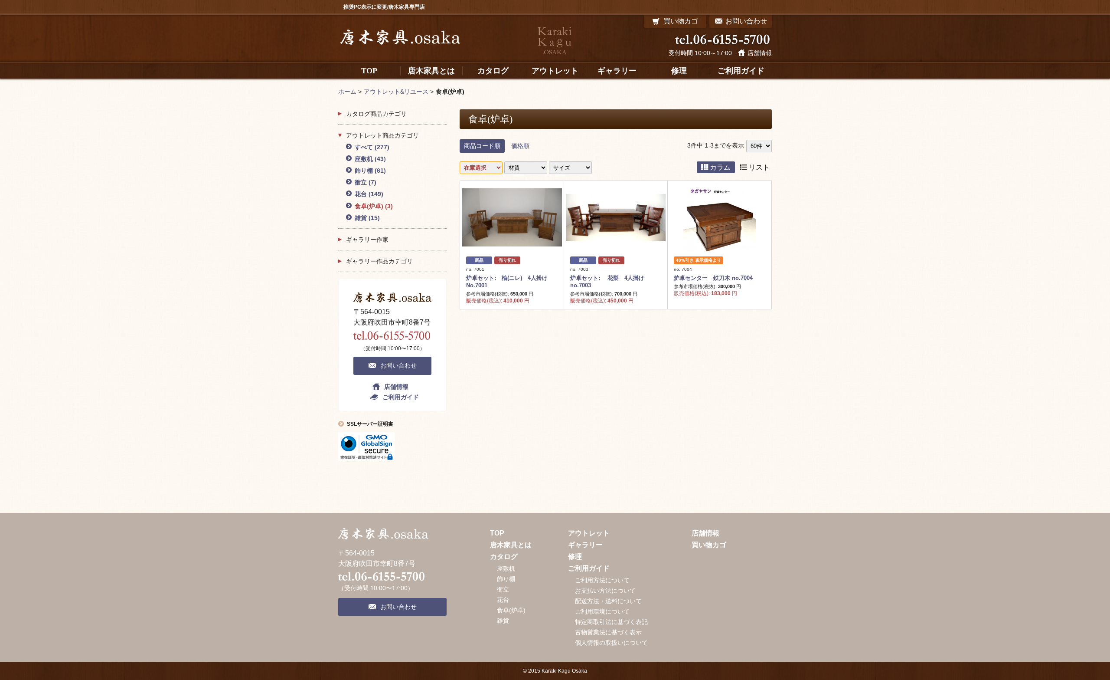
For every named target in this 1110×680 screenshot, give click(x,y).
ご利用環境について (602, 611)
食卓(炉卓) (374, 206)
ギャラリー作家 (367, 239)
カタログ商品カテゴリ (376, 113)
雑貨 (367, 217)
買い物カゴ (709, 545)
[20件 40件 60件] (759, 145)
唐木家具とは (511, 545)
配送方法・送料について (608, 601)
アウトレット (589, 533)
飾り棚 (370, 170)
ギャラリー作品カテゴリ (379, 261)
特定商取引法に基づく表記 (611, 621)
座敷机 (370, 158)
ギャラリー (585, 545)
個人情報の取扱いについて (611, 642)
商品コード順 (482, 145)
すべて (372, 147)
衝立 (365, 182)
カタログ (504, 556)
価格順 (520, 145)
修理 (575, 556)
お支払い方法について (605, 590)
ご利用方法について (602, 580)
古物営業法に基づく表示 (608, 632)
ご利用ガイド (400, 397)
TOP (497, 533)
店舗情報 (760, 52)
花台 (369, 194)
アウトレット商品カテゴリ (382, 135)
